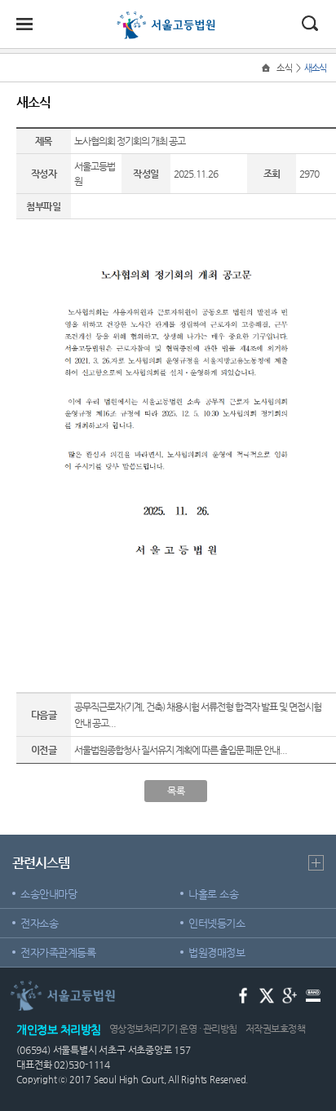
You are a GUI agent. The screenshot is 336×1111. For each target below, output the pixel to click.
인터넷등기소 (216, 923)
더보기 (316, 863)
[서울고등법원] (167, 18)
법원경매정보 (216, 952)
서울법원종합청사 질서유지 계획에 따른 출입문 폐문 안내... (180, 750)
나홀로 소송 (213, 894)
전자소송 (39, 923)
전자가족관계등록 (57, 952)
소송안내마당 (48, 894)
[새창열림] (243, 994)
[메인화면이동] (267, 68)
